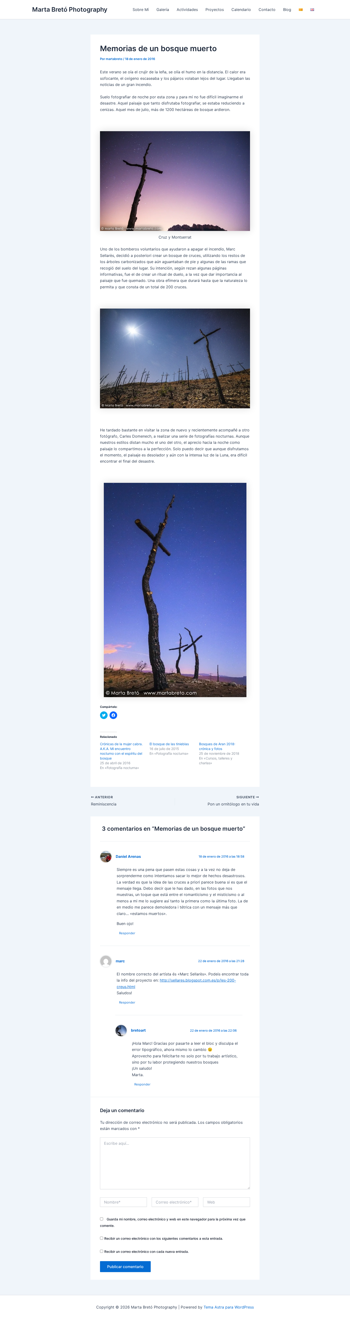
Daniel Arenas (128, 856)
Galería (162, 9)
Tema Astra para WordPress (229, 1307)
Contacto (267, 9)
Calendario (241, 9)
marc (120, 961)
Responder (127, 933)
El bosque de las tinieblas (169, 744)
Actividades (187, 9)
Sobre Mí (141, 9)
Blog (287, 9)
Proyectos (214, 9)
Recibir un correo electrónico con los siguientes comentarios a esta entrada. (163, 1238)
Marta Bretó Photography (69, 9)
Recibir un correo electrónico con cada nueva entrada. (146, 1251)
